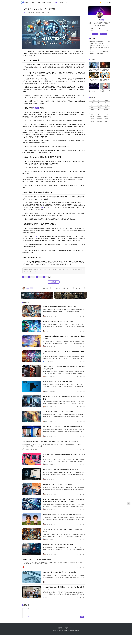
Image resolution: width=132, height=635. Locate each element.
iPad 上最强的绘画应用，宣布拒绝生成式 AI (105, 80)
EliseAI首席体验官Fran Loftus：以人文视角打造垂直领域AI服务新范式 (64, 337)
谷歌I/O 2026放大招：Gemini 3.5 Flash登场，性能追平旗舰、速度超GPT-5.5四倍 (99, 47)
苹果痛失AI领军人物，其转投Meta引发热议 (57, 382)
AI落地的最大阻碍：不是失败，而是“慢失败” (58, 484)
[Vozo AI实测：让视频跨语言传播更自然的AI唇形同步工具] (31, 431)
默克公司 (99, 100)
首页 (33, 2)
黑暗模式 (92, 109)
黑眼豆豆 (92, 107)
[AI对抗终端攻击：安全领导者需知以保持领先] (31, 549)
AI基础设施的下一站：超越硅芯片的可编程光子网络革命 (62, 514)
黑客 (93, 112)
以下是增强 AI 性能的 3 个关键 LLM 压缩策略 (58, 412)
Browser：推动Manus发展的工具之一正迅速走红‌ (60, 572)
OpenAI (42, 207)
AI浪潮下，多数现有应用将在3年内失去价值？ (58, 321)
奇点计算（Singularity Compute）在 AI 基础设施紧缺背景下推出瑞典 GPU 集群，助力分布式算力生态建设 (63, 500)
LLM (38, 67)
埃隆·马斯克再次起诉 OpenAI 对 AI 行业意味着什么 (104, 69)
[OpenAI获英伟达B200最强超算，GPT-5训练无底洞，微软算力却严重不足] (31, 592)
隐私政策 (60, 628)
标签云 (66, 628)
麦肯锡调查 (99, 118)
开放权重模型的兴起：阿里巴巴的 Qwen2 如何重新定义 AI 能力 (64, 353)
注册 (110, 2)
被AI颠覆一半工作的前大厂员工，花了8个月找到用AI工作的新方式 (105, 90)
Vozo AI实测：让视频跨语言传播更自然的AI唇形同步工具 (62, 427)
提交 (82, 616)
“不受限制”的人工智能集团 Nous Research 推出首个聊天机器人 (64, 456)
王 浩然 (24, 12)
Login (28, 616)
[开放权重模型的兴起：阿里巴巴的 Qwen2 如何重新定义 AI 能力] (31, 356)
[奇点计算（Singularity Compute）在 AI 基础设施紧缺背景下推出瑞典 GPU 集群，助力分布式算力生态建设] (31, 504)
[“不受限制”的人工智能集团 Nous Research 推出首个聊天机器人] (31, 459)
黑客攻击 (99, 109)
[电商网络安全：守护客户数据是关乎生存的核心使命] (31, 474)
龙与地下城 (92, 100)
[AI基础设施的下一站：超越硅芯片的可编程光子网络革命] (31, 519)
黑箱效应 (106, 102)
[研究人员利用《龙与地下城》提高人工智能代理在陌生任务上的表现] (31, 534)
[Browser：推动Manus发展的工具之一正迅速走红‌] (31, 577)
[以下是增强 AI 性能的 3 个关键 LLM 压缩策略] (31, 416)
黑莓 (93, 102)
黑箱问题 (99, 102)
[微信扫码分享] (76, 288)
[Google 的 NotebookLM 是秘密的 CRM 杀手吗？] (31, 311)
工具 (66, 2)
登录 (106, 2)
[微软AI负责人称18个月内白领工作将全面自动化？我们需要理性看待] (31, 401)
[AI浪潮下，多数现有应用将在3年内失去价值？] (31, 326)
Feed (71, 628)
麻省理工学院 (107, 116)
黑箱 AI (92, 105)
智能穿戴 (49, 2)
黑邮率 (106, 100)
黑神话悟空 (99, 105)
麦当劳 (106, 121)
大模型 (38, 2)
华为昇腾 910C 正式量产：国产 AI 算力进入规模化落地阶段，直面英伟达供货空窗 (50, 441)
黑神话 (106, 105)
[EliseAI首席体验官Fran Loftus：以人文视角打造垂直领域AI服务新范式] (31, 341)
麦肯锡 (106, 118)
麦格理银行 (92, 121)
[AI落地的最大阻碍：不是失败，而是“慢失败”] (31, 489)
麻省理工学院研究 (100, 116)
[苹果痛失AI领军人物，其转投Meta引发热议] (31, 386)
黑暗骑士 (106, 107)
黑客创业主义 (107, 109)
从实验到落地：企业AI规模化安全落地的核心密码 (94, 69)
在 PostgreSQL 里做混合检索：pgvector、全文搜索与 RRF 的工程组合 (93, 90)
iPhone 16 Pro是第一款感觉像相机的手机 (36, 559)
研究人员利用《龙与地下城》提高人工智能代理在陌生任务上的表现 (63, 531)
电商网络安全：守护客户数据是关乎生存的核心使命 (60, 469)
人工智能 (36, 108)
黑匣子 (106, 112)
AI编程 (43, 2)
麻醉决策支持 (93, 116)
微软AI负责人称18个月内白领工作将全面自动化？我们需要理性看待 (63, 398)
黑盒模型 (99, 107)
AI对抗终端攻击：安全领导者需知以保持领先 (58, 544)
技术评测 (61, 2)
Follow (95, 33)
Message (104, 33)
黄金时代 (99, 114)
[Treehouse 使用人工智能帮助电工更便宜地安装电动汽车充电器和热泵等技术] (31, 371)
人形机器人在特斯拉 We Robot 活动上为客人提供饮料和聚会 (94, 80)
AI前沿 (55, 2)
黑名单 (99, 112)
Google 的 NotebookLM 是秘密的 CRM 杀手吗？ (60, 306)
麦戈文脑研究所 (100, 121)
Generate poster (57, 288)
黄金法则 (92, 114)
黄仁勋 (106, 114)
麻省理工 (92, 118)
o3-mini (37, 236)
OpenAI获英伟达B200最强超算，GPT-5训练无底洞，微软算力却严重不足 (63, 588)
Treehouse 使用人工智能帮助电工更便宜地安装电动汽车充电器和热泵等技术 (64, 368)
